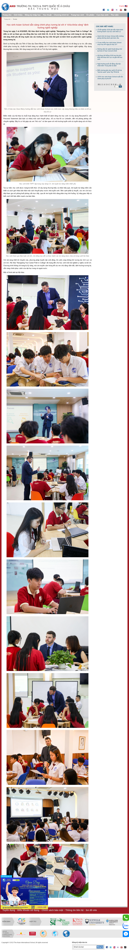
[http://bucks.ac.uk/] (117, 922)
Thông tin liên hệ (74, 910)
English (122, 6)
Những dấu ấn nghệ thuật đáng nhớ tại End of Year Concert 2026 (109, 50)
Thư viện (115, 15)
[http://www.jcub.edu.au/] (72, 922)
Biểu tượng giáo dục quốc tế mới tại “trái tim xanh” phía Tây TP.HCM (109, 71)
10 (115, 84)
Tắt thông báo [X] (6, 876)
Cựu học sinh (102, 15)
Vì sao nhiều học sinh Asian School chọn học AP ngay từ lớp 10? (109, 43)
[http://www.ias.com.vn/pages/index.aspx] (43, 933)
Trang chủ (7, 15)
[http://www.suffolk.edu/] (54, 922)
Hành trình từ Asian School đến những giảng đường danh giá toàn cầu (110, 37)
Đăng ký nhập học (33, 15)
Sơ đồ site (91, 910)
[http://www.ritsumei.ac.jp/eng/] (87, 922)
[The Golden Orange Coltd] (21, 933)
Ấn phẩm (90, 15)
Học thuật (47, 15)
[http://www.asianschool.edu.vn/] (66, 933)
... (117, 84)
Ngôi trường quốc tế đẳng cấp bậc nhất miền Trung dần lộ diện (109, 65)
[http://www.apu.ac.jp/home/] (102, 922)
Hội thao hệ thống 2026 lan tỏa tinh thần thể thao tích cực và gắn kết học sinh (109, 57)
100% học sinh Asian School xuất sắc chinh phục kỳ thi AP (110, 77)
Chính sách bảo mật (52, 910)
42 (120, 84)
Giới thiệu (18, 15)
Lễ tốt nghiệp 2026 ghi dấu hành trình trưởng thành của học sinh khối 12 (110, 30)
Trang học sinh (77, 15)
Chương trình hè (61, 15)
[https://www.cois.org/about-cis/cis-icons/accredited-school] (22, 922)
